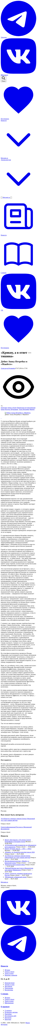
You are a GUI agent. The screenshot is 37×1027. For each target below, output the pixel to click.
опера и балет (12, 407)
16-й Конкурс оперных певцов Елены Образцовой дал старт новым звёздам (17, 856)
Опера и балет (9, 972)
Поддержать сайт (10, 1016)
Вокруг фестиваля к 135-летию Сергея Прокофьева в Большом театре (18, 840)
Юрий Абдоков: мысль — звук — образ (18, 848)
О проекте (5, 1007)
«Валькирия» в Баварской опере (16, 877)
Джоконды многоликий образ (15, 864)
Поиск (3, 81)
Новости (4, 966)
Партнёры (8, 1014)
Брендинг (8, 1019)
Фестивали (8, 986)
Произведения (9, 983)
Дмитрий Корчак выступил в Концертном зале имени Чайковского (19, 869)
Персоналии (9, 988)
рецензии (4, 407)
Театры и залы (9, 984)
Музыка (7, 970)
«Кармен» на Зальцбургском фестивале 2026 (20, 852)
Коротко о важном (11, 975)
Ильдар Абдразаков (11, 409)
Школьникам (9, 1003)
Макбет (32, 409)
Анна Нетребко (24, 409)
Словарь (4, 994)
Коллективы (9, 990)
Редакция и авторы (11, 1012)
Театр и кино (9, 973)
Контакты (8, 1017)
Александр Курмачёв (8, 368)
